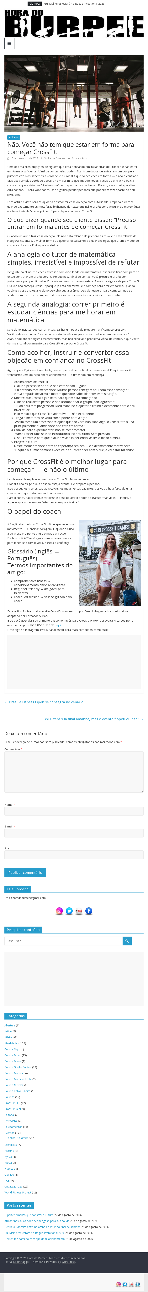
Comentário (13, 749)
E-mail (9, 826)
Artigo (8, 1031)
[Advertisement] (74, 662)
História (9, 1150)
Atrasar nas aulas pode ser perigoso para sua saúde (36, 1221)
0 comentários (79, 158)
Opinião (9, 1174)
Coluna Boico (12, 1055)
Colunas (13, 137)
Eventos (9, 1133)
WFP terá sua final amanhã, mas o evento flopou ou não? (94, 719)
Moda (8, 1162)
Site (6, 848)
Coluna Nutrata (14, 1085)
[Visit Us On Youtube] (79, 909)
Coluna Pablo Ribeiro (17, 1091)
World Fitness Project (17, 1192)
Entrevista (10, 1121)
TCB (7, 1180)
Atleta (8, 1037)
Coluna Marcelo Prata (18, 1079)
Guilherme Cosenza (55, 158)
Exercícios (10, 1145)
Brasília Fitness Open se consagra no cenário (43, 702)
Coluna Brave (12, 1061)
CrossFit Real (12, 1109)
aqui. (58, 625)
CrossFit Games (18, 1138)
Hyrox (8, 1156)
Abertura (9, 1025)
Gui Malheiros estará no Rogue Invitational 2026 (74, 3)
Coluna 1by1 (12, 1049)
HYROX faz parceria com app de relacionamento (34, 1239)
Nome (9, 804)
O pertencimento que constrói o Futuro (29, 1215)
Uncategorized (13, 1186)
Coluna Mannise (14, 1073)
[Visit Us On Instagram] (59, 909)
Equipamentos (13, 1127)
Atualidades (11, 1043)
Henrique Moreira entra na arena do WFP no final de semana (42, 1227)
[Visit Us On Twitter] (69, 909)
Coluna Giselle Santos (17, 1067)
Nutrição (9, 1168)
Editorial (9, 1115)
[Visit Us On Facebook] (89, 909)
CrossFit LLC (12, 1103)
